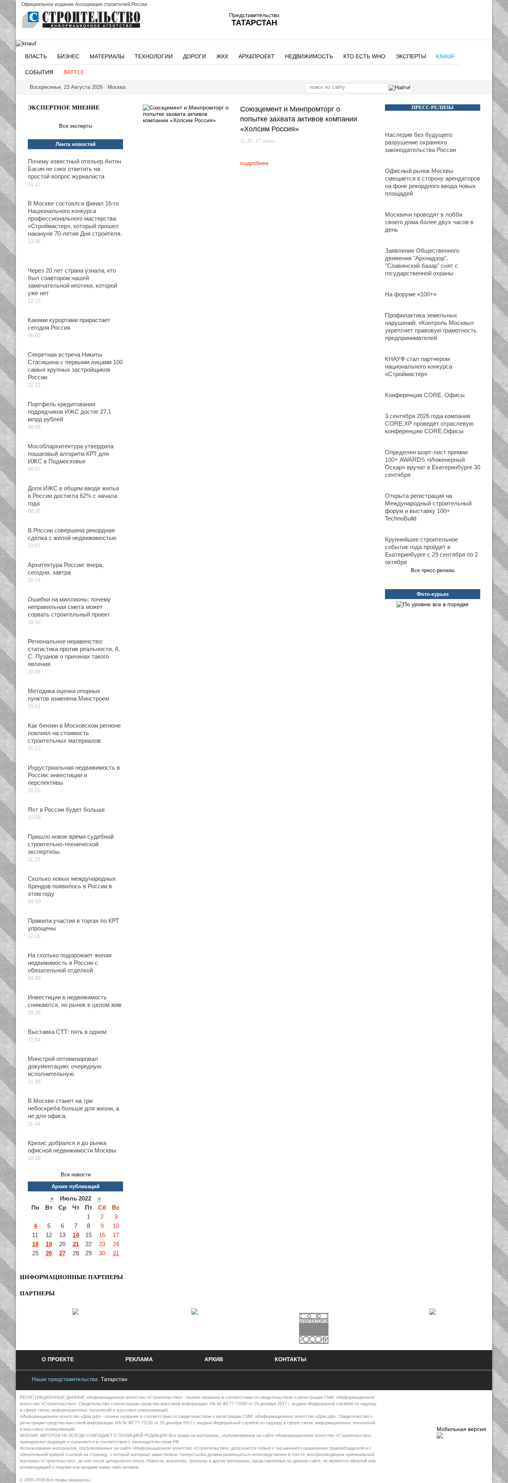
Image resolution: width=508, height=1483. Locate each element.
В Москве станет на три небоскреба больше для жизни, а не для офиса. (73, 1108)
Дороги (194, 56)
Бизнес (68, 56)
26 (49, 1253)
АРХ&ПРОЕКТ (257, 56)
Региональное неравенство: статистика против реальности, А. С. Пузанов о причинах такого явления (74, 652)
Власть (36, 56)
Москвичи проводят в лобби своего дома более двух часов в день (429, 222)
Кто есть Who (364, 56)
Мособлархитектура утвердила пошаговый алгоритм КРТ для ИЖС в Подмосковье (71, 454)
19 (49, 1244)
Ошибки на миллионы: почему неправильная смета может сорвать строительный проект (69, 607)
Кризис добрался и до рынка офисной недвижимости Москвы (72, 1146)
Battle (74, 72)
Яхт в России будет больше (66, 809)
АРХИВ (213, 1359)
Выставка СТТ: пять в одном (67, 1031)
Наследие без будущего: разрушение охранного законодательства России (420, 142)
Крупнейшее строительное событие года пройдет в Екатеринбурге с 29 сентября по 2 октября (431, 550)
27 (62, 1253)
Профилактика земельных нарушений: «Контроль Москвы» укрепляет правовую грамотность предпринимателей (431, 326)
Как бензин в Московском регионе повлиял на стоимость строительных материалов (74, 733)
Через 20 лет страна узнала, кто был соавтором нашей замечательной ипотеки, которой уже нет (72, 281)
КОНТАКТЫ (290, 1359)
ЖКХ (222, 56)
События (39, 72)
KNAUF (445, 56)
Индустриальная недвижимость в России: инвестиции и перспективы (74, 775)
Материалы (107, 56)
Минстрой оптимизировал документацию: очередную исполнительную (64, 1066)
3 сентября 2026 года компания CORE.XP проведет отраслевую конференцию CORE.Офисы (429, 423)
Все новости (75, 1175)
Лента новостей (76, 144)
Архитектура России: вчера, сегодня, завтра (66, 568)
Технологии (154, 56)
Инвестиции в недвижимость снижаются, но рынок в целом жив (74, 1001)
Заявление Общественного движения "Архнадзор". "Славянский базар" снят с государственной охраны (422, 262)
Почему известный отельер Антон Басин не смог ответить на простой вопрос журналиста (74, 169)
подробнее (254, 163)
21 (76, 1244)
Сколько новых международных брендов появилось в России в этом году (72, 886)
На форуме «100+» (411, 294)
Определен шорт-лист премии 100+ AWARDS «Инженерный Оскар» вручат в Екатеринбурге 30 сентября (432, 463)
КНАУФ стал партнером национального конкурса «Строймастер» (418, 366)
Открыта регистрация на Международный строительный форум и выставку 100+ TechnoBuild (428, 507)
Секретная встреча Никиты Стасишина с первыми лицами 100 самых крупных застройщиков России (75, 365)
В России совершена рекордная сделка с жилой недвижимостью (72, 534)
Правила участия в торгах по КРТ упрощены (73, 924)
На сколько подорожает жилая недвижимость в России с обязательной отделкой (70, 963)
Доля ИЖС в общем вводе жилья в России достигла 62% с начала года (73, 496)
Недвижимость (309, 56)
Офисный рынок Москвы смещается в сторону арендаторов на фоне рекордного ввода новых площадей (432, 182)
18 (35, 1244)
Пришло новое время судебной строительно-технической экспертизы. (71, 844)
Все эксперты (75, 126)
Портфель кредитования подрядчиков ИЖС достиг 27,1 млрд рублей (69, 412)
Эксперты (411, 56)
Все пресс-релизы (432, 570)
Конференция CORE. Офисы (425, 395)
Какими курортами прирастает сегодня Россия (69, 324)
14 (76, 1234)
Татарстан (114, 1379)
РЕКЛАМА (139, 1359)
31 (116, 1253)
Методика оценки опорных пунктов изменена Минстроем (68, 695)
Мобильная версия (461, 1429)
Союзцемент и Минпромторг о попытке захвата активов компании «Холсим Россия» (298, 119)
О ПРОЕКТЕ (58, 1359)
